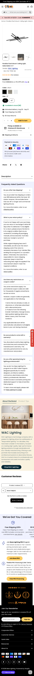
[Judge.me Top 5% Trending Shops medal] (25, 595)
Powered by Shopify (23, 669)
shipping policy (9, 209)
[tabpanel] (17, 437)
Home (3, 21)
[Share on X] (16, 165)
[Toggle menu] (2, 7)
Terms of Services (26, 624)
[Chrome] (16, 92)
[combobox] (17, 12)
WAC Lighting (13, 68)
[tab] (9, 401)
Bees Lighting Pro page (14, 390)
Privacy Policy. (8, 626)
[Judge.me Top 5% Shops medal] (17, 595)
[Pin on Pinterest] (21, 165)
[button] (2, 18)
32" (5, 100)
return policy (8, 272)
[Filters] (3, 491)
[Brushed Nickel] (10, 92)
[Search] (30, 12)
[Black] (4, 92)
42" (12, 100)
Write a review (17, 500)
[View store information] (28, 128)
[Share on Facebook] (11, 165)
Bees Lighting (11, 669)
